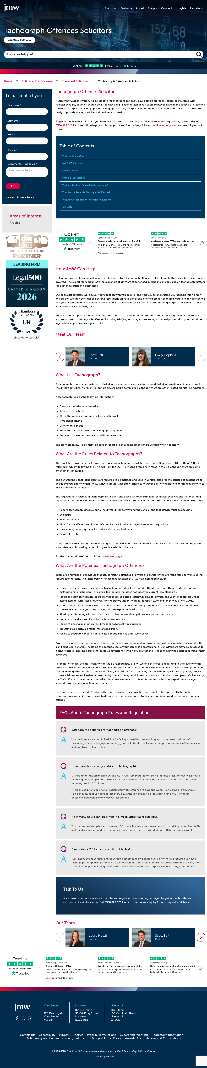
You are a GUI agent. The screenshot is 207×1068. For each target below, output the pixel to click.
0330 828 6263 (65, 125)
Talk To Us (66, 207)
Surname (19, 120)
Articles (15, 222)
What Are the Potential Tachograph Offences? (85, 192)
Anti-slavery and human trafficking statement (57, 1038)
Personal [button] (111, 8)
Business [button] (126, 8)
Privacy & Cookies (71, 1034)
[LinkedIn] (29, 1018)
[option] (97, 356)
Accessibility (47, 1034)
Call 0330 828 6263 (20, 39)
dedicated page (112, 556)
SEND (13, 186)
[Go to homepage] (11, 8)
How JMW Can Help (72, 163)
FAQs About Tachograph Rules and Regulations (86, 199)
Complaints (27, 1034)
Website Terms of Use (101, 1034)
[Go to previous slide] (60, 357)
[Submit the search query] (199, 54)
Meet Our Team (69, 170)
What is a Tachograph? (73, 178)
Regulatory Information (167, 1034)
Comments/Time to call (27, 163)
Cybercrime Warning (134, 1034)
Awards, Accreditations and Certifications (153, 1038)
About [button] (140, 8)
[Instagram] (23, 1018)
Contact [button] (166, 8)
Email (17, 134)
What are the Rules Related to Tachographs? (84, 185)
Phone (17, 150)
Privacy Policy (25, 197)
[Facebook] (17, 1018)
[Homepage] (23, 1007)
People (152, 8)
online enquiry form (165, 125)
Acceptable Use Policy (106, 1038)
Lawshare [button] (196, 8)
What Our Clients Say (72, 156)
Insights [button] (181, 8)
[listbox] (130, 356)
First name (20, 105)
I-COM (110, 1056)
